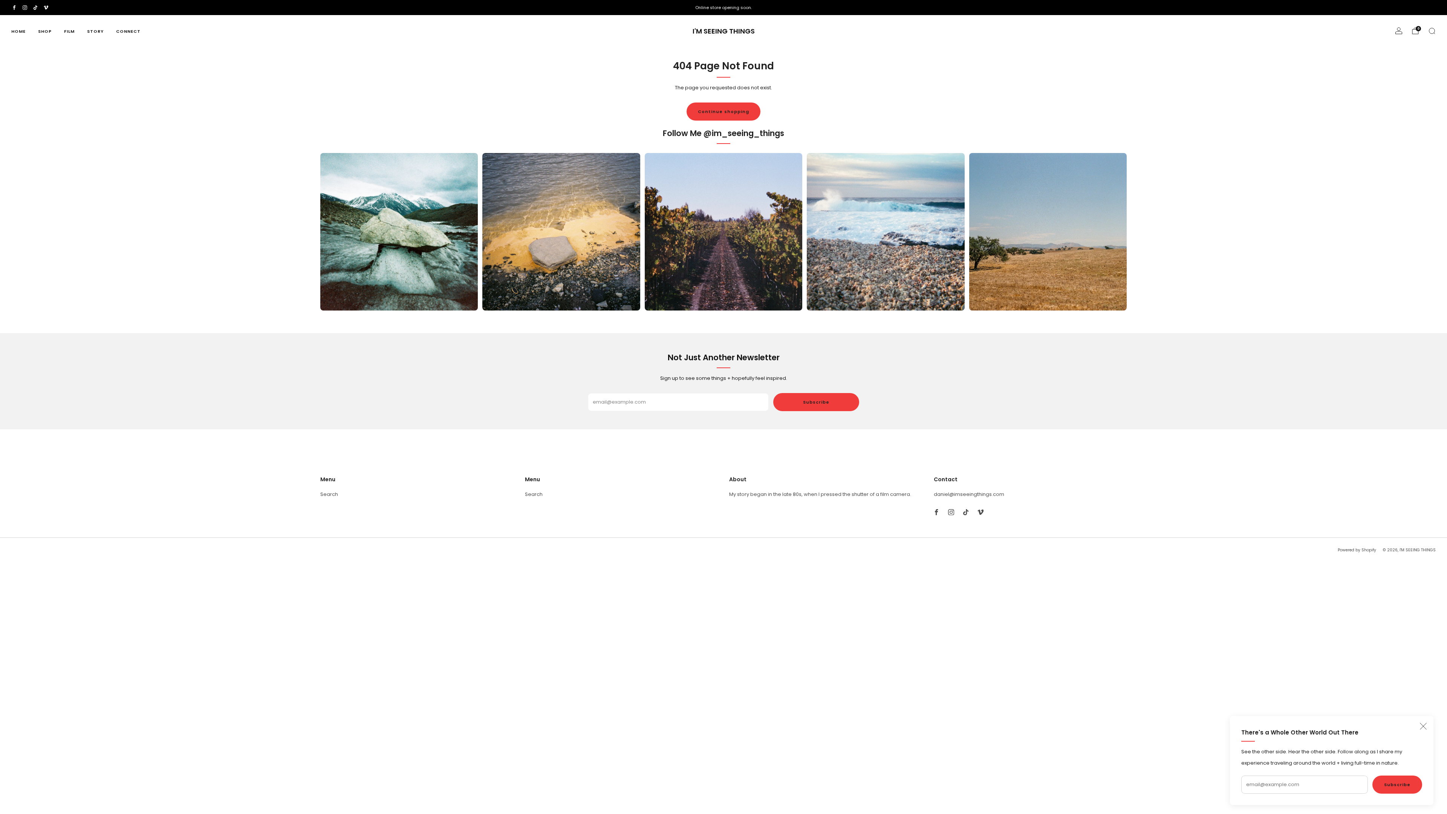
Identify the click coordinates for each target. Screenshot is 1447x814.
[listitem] (723, 7)
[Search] (1432, 31)
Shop (45, 31)
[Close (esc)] (1423, 726)
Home (18, 31)
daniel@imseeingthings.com (969, 494)
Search (329, 494)
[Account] (1399, 31)
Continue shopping (723, 112)
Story (95, 31)
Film (69, 31)
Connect (128, 31)
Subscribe (1397, 785)
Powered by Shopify (1357, 550)
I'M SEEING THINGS (724, 31)
